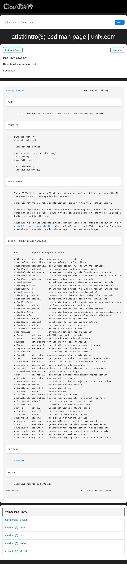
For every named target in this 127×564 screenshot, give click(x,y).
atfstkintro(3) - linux (14, 527)
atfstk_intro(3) (15, 90)
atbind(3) (19, 226)
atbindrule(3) (42, 226)
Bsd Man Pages (13, 50)
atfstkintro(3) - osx (14, 535)
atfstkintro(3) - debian (16, 519)
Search (119, 22)
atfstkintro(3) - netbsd (15, 543)
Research (117, 50)
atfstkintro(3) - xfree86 (16, 551)
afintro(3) (20, 461)
